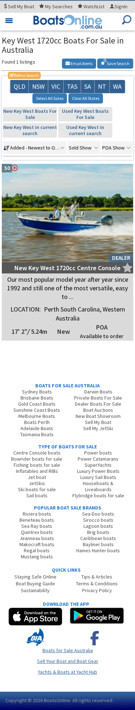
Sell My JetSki (98, 428)
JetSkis (37, 483)
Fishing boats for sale (37, 465)
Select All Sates (49, 98)
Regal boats (37, 550)
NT (102, 86)
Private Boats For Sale (98, 398)
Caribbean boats (98, 538)
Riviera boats (37, 514)
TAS (72, 86)
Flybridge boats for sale (98, 495)
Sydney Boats (37, 391)
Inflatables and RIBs (37, 471)
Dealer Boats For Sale (98, 404)
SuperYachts (98, 465)
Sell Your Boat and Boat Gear (67, 661)
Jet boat (37, 477)
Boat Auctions (98, 410)
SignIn (120, 6)
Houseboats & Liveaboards (98, 486)
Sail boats (37, 495)
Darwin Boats (98, 391)
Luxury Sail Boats (98, 477)
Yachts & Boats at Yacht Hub (67, 672)
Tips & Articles (96, 576)
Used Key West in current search (85, 130)
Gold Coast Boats (36, 404)
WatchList (94, 6)
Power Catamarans (98, 459)
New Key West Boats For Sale (30, 114)
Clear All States (85, 98)
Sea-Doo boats (98, 514)
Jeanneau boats (36, 538)
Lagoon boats (98, 526)
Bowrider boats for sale (36, 459)
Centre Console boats (36, 452)
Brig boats (98, 532)
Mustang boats (37, 556)
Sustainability (35, 590)
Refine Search (24, 75)
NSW (38, 86)
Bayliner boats (98, 544)
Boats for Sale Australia (67, 650)
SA (87, 86)
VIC (55, 86)
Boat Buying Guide (35, 583)
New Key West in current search (30, 130)
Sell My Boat (98, 422)
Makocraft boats (36, 544)
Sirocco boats (98, 520)
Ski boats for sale (37, 489)
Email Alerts (81, 63)
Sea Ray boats (36, 526)
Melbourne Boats (36, 416)
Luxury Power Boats (98, 471)
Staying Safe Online (35, 576)
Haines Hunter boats (98, 550)
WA (117, 86)
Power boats (98, 452)
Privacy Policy (97, 590)
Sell (20, 6)
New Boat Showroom (98, 416)
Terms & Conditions (97, 583)
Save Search (118, 63)
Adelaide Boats (37, 428)
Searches (59, 6)
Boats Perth (37, 422)
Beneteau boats (36, 520)
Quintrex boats (37, 532)
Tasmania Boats (37, 434)
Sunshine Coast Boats (36, 410)
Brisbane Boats (37, 398)
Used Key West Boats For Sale (85, 114)
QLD (19, 86)
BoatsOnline (57, 700)
